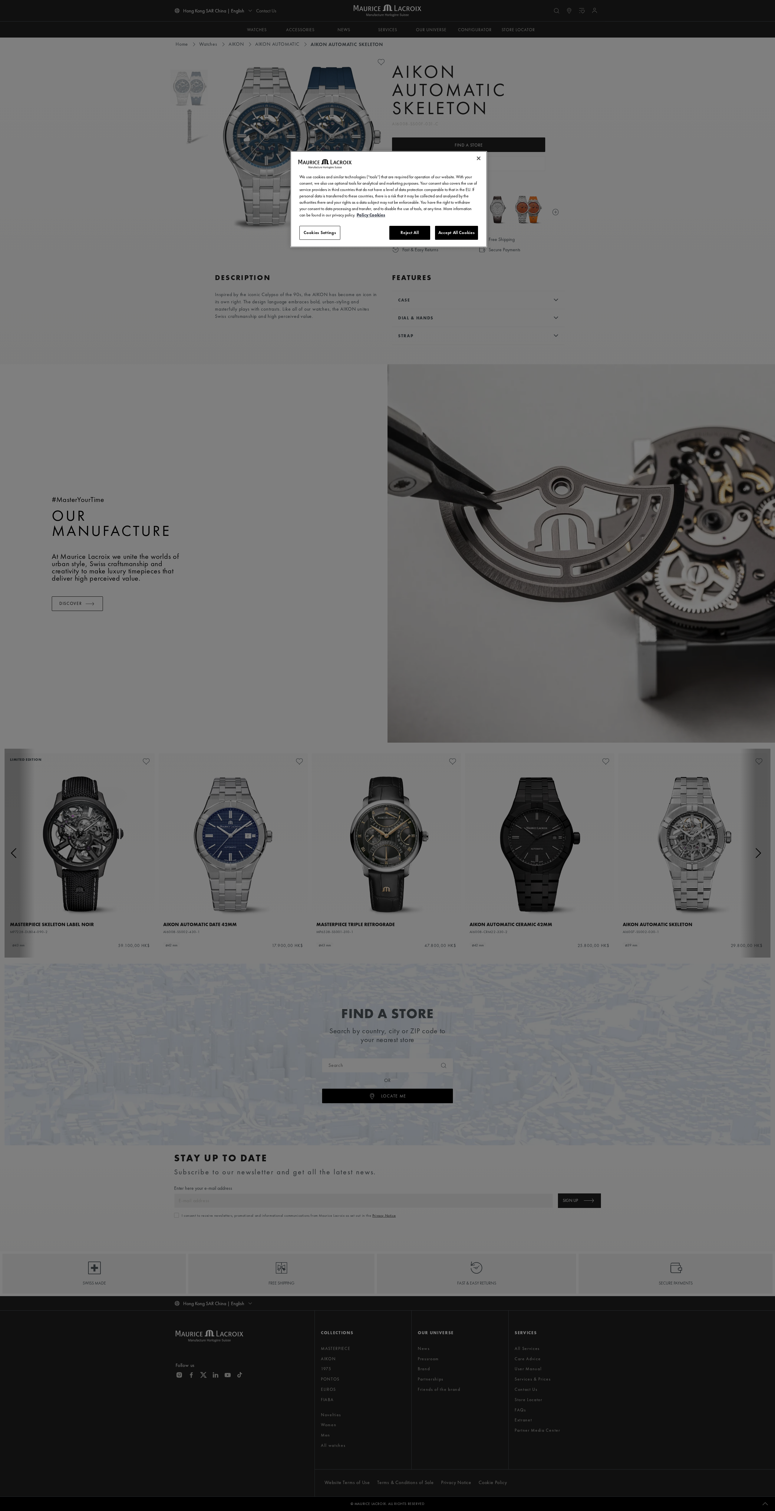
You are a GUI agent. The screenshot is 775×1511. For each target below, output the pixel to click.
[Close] (478, 158)
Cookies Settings (320, 232)
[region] (388, 199)
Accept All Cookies (456, 232)
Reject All (410, 232)
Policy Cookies (371, 215)
